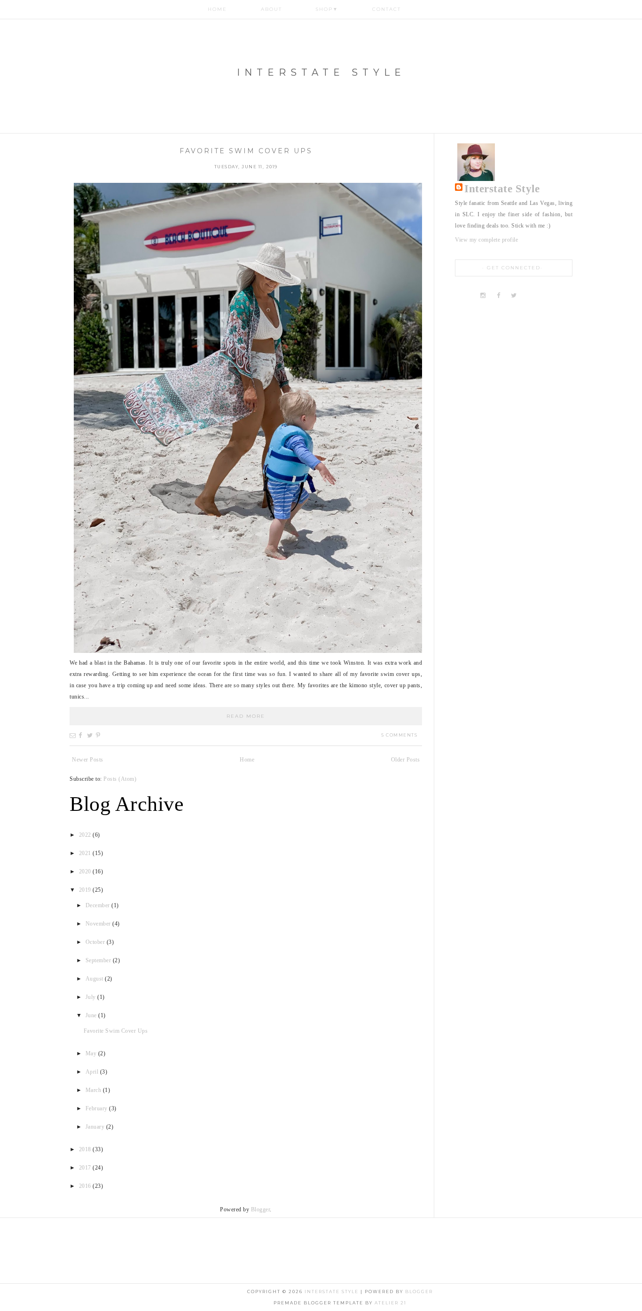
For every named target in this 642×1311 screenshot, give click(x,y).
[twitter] (514, 295)
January (96, 1126)
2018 (86, 1149)
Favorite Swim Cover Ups (246, 151)
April (93, 1071)
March (94, 1090)
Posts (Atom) (119, 779)
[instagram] (484, 295)
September (99, 960)
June (92, 1015)
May (92, 1053)
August (95, 978)
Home (217, 9)
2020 (86, 871)
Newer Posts (87, 759)
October (96, 942)
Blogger (260, 1209)
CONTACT (386, 9)
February (98, 1108)
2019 (86, 890)
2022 (86, 835)
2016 (86, 1186)
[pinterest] (529, 295)
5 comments (399, 735)
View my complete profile (486, 239)
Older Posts (405, 759)
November (99, 923)
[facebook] (498, 295)
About (271, 9)
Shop (326, 9)
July (92, 997)
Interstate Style (321, 72)
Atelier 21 (391, 1302)
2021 (86, 853)
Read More (246, 716)
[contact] (544, 295)
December (99, 905)
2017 (86, 1167)
